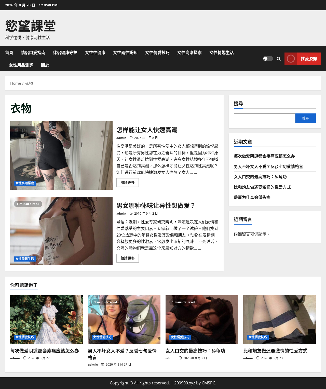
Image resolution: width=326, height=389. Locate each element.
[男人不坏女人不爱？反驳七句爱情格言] (124, 319)
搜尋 (238, 103)
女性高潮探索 (189, 52)
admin (121, 138)
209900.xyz (184, 383)
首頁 (9, 52)
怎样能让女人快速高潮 (61, 155)
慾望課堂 (30, 24)
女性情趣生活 (221, 52)
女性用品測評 (21, 65)
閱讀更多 (129, 183)
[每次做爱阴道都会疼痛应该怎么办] (46, 319)
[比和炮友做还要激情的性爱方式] (279, 319)
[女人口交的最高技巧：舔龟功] (202, 319)
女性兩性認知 (125, 52)
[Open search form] (279, 58)
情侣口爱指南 (33, 52)
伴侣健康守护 (65, 52)
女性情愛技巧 (157, 52)
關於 (45, 65)
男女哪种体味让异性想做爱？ (61, 231)
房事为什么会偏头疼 (252, 197)
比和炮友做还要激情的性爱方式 (262, 187)
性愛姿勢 (309, 58)
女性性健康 (95, 52)
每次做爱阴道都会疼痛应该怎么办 (264, 156)
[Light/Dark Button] (268, 58)
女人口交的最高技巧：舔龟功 (260, 176)
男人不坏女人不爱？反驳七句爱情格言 (268, 166)
